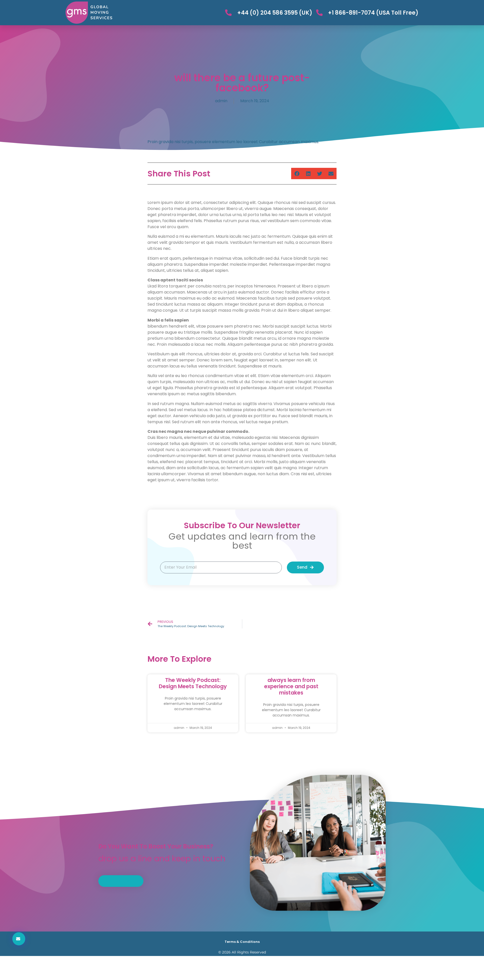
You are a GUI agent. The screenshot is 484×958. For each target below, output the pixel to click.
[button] (296, 173)
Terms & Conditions (242, 941)
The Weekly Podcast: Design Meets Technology (193, 683)
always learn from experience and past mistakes (291, 686)
